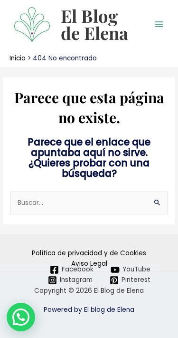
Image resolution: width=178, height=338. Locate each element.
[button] (21, 317)
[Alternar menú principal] (159, 24)
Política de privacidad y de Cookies (89, 253)
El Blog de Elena (94, 24)
